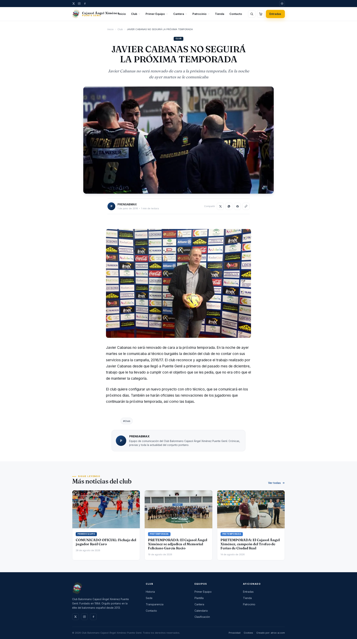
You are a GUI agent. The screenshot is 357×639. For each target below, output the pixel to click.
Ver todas (274, 482)
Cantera (178, 13)
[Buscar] (251, 14)
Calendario (201, 610)
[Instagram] (79, 3)
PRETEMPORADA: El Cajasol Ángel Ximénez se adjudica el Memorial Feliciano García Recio (177, 544)
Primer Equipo (155, 13)
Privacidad (234, 632)
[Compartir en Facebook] (237, 206)
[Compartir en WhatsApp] (228, 206)
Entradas (275, 13)
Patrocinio (199, 13)
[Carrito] (260, 14)
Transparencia (154, 604)
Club (134, 13)
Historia (150, 591)
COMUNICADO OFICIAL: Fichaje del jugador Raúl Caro (106, 542)
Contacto (235, 13)
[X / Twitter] (73, 3)
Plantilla (199, 598)
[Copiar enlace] (246, 206)
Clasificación (202, 616)
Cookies (248, 632)
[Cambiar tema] (282, 3)
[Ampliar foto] (178, 140)
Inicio (122, 13)
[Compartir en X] (220, 206)
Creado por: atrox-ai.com (270, 632)
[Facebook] (84, 3)
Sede (149, 598)
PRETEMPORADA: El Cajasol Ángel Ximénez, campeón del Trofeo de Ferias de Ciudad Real (250, 544)
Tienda (219, 13)
